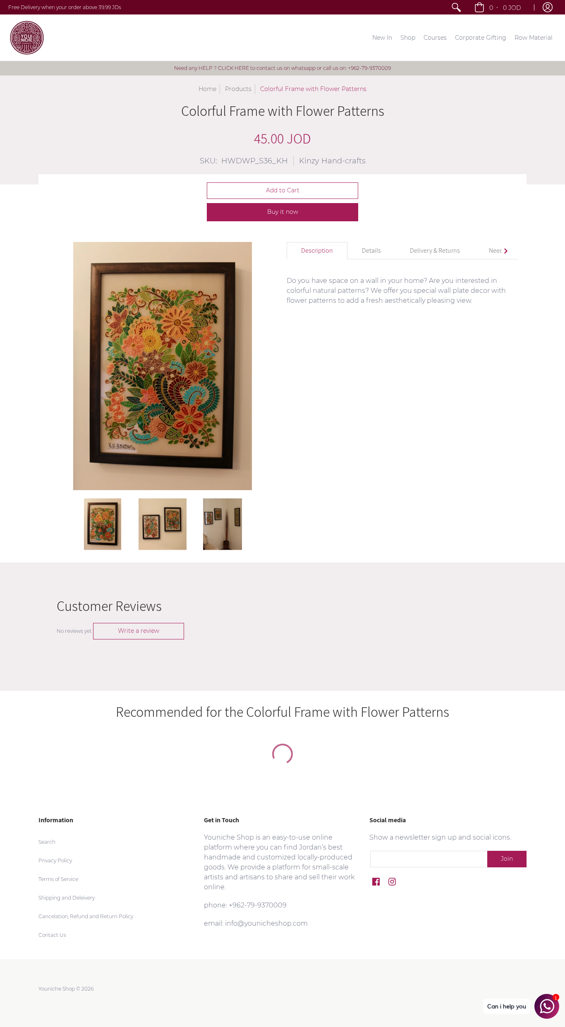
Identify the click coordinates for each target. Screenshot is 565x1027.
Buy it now (282, 211)
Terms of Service (58, 879)
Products (238, 89)
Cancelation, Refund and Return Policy (85, 916)
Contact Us (52, 935)
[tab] (317, 250)
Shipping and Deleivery (66, 898)
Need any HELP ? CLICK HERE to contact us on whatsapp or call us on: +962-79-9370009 (282, 68)
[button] (498, 7)
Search (46, 842)
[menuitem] (456, 7)
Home (207, 89)
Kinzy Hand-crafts (332, 160)
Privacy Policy (55, 860)
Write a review (138, 630)
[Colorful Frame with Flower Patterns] (103, 524)
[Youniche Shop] (26, 37)
